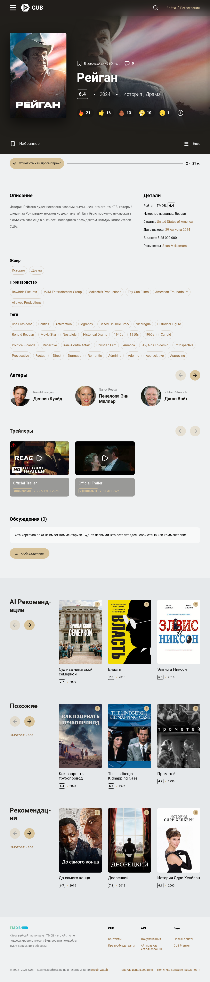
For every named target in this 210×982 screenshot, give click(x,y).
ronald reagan (23, 334)
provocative (20, 356)
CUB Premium (182, 945)
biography (85, 324)
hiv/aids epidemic (155, 345)
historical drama (95, 334)
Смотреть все (21, 735)
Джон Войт (176, 398)
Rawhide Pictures (24, 292)
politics (43, 324)
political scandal (24, 345)
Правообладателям (121, 945)
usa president (22, 324)
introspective (184, 345)
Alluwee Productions (26, 303)
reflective (50, 345)
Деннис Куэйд (47, 398)
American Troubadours (171, 292)
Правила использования (136, 969)
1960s (149, 334)
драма (153, 94)
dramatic (74, 356)
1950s (134, 334)
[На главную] (32, 8)
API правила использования (151, 947)
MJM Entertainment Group (62, 292)
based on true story (114, 324)
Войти (171, 8)
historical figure (169, 324)
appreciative (155, 356)
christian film (106, 345)
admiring (114, 356)
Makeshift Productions (104, 292)
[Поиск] (156, 7)
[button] (195, 375)
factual (40, 356)
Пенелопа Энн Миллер (113, 398)
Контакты (115, 939)
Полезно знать (184, 939)
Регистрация (190, 8)
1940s (118, 334)
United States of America (175, 222)
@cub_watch (99, 969)
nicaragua (143, 324)
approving (177, 356)
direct (57, 356)
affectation (64, 324)
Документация (151, 939)
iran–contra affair (76, 345)
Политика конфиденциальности (178, 969)
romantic (95, 356)
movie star (48, 334)
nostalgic (69, 334)
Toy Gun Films (138, 292)
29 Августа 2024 (177, 230)
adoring (133, 356)
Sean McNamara (174, 246)
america (129, 345)
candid (166, 334)
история (132, 94)
